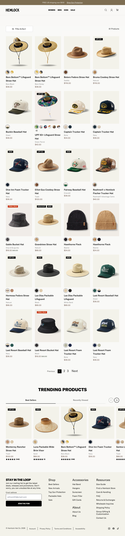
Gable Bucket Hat (15, 244)
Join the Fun (24, 503)
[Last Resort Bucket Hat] (48, 325)
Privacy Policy (45, 529)
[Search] (105, 10)
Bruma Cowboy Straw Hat (106, 77)
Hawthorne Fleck (72, 244)
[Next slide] (116, 400)
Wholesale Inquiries (105, 504)
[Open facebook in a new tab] (113, 528)
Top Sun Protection (56, 492)
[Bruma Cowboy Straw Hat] (106, 52)
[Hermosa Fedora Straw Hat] (19, 271)
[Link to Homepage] (12, 10)
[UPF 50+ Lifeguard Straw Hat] (48, 107)
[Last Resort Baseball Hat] (106, 271)
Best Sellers (53, 484)
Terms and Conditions (62, 529)
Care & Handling (103, 492)
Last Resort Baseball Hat (105, 295)
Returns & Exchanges (105, 500)
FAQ (98, 496)
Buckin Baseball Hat (16, 131)
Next (75, 371)
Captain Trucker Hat (74, 131)
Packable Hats (54, 496)
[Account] (111, 10)
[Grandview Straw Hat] (48, 219)
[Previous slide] (111, 400)
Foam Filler (77, 496)
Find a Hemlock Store (105, 488)
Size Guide (101, 484)
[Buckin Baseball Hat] (19, 107)
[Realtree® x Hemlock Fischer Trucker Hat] (106, 165)
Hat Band (76, 484)
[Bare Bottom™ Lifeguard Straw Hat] (19, 52)
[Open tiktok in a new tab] (118, 528)
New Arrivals (54, 488)
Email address (11, 492)
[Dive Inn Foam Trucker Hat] (19, 165)
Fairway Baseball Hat (75, 189)
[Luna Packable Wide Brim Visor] (46, 423)
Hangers (76, 488)
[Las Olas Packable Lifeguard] (48, 271)
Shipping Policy (103, 508)
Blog (74, 516)
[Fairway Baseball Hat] (77, 165)
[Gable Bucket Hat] (19, 219)
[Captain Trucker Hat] (77, 107)
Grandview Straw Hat (46, 244)
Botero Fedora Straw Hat (76, 77)
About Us (76, 512)
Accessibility (80, 529)
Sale (73, 10)
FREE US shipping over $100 (62, 2)
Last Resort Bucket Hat (46, 350)
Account (32, 529)
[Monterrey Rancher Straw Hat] (18, 423)
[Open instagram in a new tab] (109, 528)
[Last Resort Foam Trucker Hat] (77, 325)
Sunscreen (77, 492)
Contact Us (101, 518)
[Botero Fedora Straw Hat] (77, 52)
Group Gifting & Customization (103, 512)
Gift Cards (76, 500)
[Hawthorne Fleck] (77, 219)
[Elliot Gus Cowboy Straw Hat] (48, 165)
